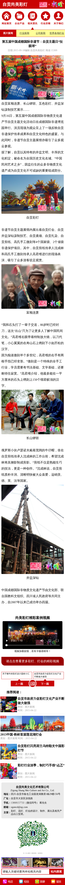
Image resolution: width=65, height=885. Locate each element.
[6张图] (32, 730)
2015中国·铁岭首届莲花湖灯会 (21, 734)
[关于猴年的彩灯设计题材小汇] (19, 687)
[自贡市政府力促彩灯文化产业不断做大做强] (45, 687)
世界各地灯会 (57, 33)
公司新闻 (40, 33)
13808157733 (17, 802)
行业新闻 (24, 33)
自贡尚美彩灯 (15, 4)
